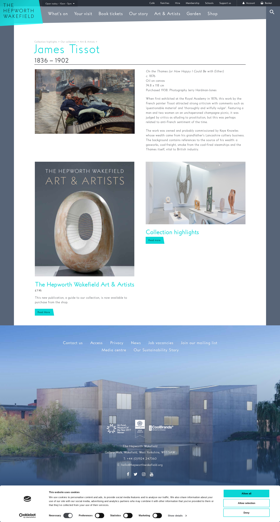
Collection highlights (45, 41)
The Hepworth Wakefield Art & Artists (84, 285)
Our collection (68, 41)
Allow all (246, 493)
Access (96, 343)
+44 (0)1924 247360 (142, 459)
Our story (138, 14)
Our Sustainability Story (156, 350)
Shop (212, 14)
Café (152, 3)
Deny (246, 512)
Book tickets (110, 14)
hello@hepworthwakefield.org (142, 465)
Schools (209, 3)
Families (164, 3)
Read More (43, 312)
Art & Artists (167, 14)
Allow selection (246, 503)
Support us (225, 3)
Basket (268, 3)
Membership (192, 3)
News (136, 343)
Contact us (73, 343)
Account (250, 3)
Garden (194, 14)
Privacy (116, 343)
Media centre (113, 350)
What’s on (58, 14)
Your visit (83, 14)
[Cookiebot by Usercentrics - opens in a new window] (27, 515)
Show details (175, 515)
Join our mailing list (199, 343)
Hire (177, 3)
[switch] (99, 515)
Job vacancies (160, 343)
